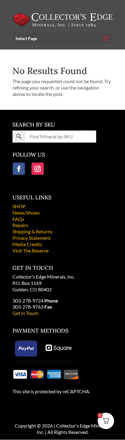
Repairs (20, 225)
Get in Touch (25, 313)
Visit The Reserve (30, 250)
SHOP (18, 206)
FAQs (18, 219)
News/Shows (26, 212)
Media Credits (27, 244)
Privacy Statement (31, 238)
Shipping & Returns (32, 231)
